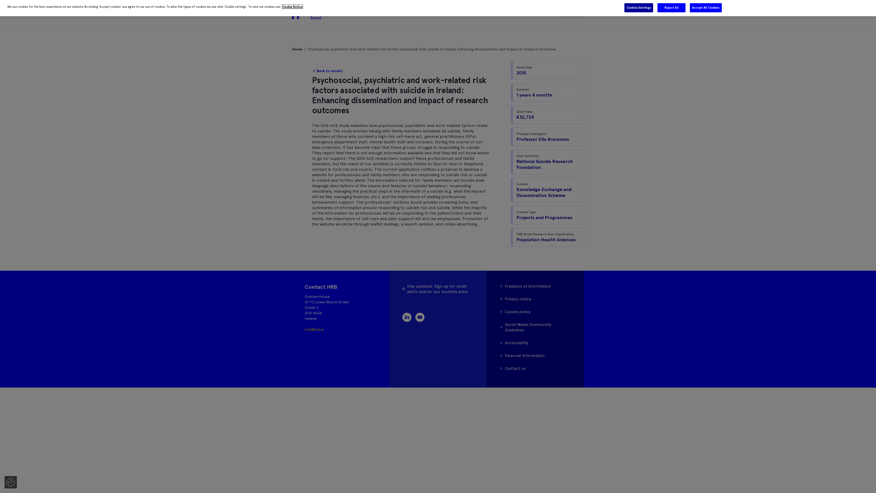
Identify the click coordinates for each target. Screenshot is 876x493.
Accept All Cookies (705, 7)
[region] (438, 8)
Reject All (672, 7)
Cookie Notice (292, 6)
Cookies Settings (639, 7)
